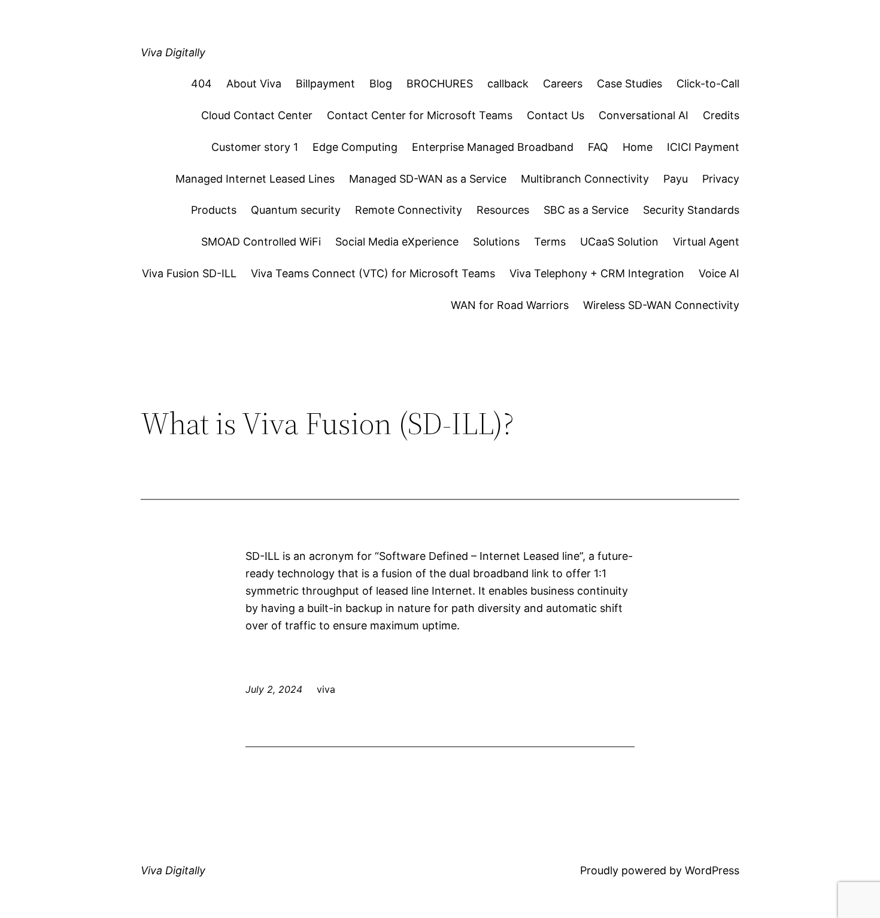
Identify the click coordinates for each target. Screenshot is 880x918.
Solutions (496, 241)
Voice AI (719, 273)
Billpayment (325, 83)
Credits (721, 115)
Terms (550, 241)
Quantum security (296, 210)
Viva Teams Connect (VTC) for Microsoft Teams (373, 273)
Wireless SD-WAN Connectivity (661, 305)
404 (201, 83)
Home (638, 147)
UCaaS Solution (619, 241)
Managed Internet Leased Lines (255, 178)
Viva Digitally (173, 52)
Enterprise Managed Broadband (492, 147)
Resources (503, 210)
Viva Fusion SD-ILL (189, 273)
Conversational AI (643, 115)
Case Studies (629, 83)
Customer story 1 (254, 147)
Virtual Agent (706, 241)
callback (508, 83)
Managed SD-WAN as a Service (427, 178)
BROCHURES (439, 83)
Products (213, 210)
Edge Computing (354, 147)
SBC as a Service (586, 210)
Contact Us (555, 115)
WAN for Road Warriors (510, 305)
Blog (380, 83)
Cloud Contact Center (256, 115)
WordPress (712, 870)
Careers (562, 83)
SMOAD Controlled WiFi (261, 241)
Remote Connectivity (408, 210)
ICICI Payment (703, 147)
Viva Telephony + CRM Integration (596, 273)
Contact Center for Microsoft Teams (419, 115)
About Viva (253, 83)
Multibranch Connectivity (585, 178)
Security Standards (691, 210)
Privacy (720, 178)
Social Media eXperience (397, 241)
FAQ (598, 147)
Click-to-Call (707, 83)
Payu (675, 178)
